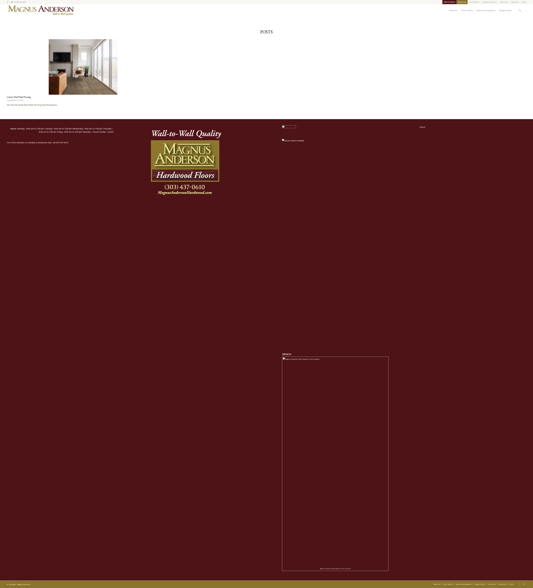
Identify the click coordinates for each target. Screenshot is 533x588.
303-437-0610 (62, 142)
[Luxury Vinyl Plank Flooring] (83, 67)
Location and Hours (489, 2)
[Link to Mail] (12, 2)
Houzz (422, 127)
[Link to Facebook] (8, 2)
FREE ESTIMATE (449, 2)
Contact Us (504, 2)
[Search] (520, 10)
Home (523, 2)
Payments (515, 2)
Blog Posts (462, 2)
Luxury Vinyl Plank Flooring (19, 97)
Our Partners (474, 2)
